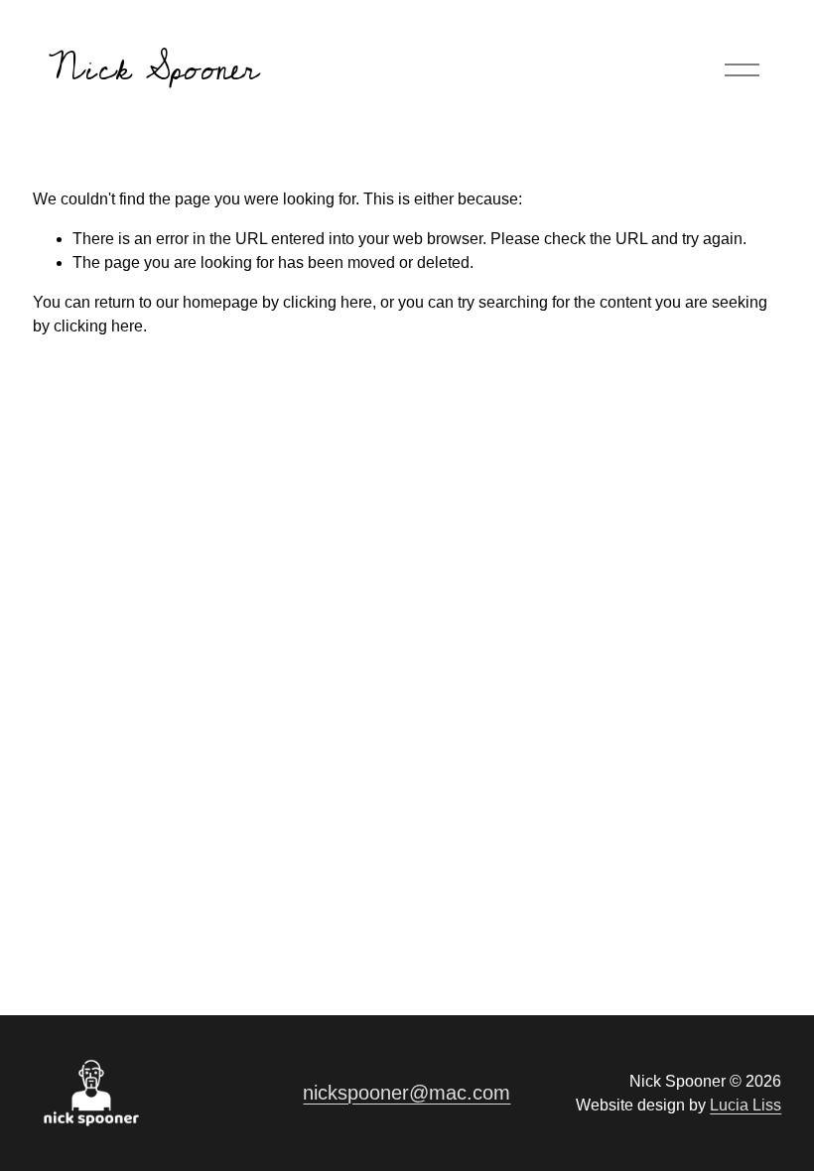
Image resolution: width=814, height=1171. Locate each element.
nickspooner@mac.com (406, 1093)
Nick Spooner (153, 69)
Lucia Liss (745, 1105)
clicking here (327, 302)
